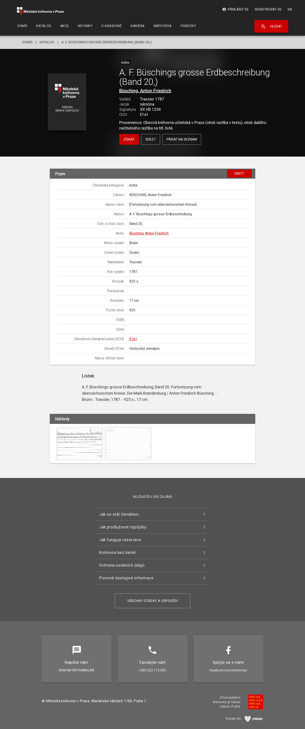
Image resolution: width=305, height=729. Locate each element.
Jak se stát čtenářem (119, 514)
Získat (129, 139)
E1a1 (133, 339)
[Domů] (40, 11)
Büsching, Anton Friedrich (145, 90)
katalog (47, 42)
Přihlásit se (235, 9)
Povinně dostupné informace (126, 578)
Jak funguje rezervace (120, 539)
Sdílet (150, 139)
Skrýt (239, 173)
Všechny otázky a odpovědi (152, 601)
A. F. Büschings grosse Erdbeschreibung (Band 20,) (106, 42)
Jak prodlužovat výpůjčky (122, 527)
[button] (67, 102)
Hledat (271, 26)
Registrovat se (268, 9)
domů (27, 42)
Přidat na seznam (182, 139)
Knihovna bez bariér (117, 552)
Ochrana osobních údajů (121, 565)
